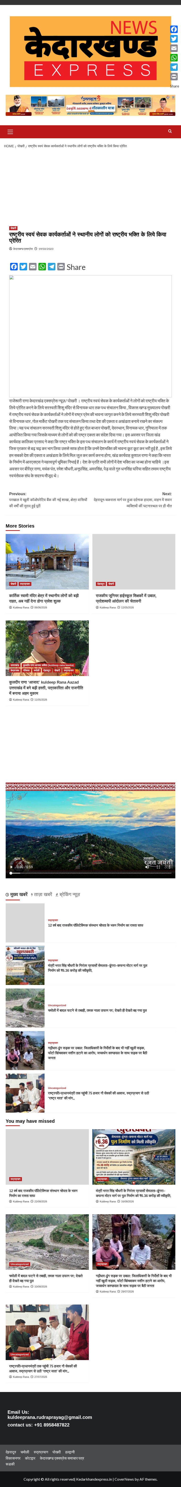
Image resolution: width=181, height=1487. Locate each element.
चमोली (36, 670)
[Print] (174, 76)
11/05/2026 (40, 699)
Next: (133, 500)
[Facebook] (174, 29)
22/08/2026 (40, 1201)
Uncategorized (57, 1005)
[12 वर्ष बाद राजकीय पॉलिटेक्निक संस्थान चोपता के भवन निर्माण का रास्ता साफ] (47, 1157)
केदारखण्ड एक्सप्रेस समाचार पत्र (62, 1458)
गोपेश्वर (26, 670)
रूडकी (10, 1464)
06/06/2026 (40, 607)
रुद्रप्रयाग (25, 583)
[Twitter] (174, 38)
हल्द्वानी (70, 1452)
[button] (10, 131)
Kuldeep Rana (21, 607)
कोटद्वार (30, 1458)
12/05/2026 (127, 607)
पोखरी (13, 228)
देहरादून (100, 583)
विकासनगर (13, 1458)
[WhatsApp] (174, 57)
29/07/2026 (127, 1291)
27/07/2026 (40, 1376)
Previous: (48, 500)
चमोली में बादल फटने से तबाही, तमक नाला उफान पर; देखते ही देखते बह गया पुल (97, 1010)
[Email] (174, 48)
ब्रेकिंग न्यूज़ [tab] (69, 894)
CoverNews (124, 1479)
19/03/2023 (45, 249)
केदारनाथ (15, 670)
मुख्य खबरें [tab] (18, 894)
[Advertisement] (90, 186)
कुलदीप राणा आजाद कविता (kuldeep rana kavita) (48, 665)
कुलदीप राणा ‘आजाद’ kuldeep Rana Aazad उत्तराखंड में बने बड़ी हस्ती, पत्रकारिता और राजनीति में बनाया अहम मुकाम (46, 688)
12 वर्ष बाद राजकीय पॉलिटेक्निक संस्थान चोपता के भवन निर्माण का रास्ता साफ (95, 925)
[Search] (170, 131)
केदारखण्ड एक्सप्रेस (23, 249)
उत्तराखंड (15, 665)
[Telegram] (174, 67)
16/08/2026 (127, 1201)
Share (76, 267)
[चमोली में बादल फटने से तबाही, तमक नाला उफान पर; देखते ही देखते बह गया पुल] (25, 1007)
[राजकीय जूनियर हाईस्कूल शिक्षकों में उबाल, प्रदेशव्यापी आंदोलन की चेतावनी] (134, 562)
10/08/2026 (40, 1286)
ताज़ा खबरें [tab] (42, 894)
